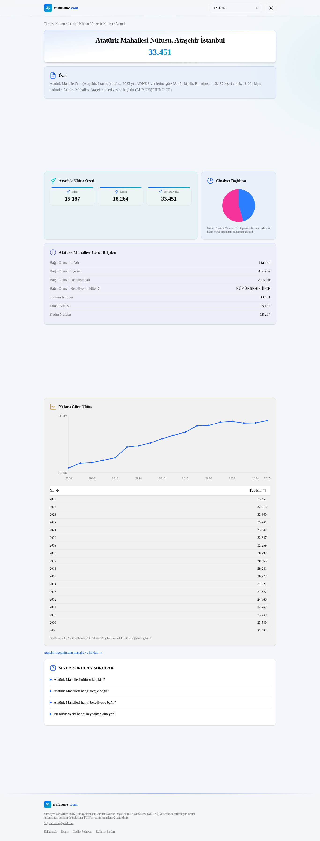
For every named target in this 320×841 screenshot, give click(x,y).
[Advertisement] (160, 135)
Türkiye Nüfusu (54, 23)
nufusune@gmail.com (61, 823)
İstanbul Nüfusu (78, 23)
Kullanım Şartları (105, 831)
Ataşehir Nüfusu (102, 23)
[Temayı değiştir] (271, 8)
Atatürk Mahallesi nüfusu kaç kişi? (79, 680)
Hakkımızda (50, 831)
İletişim (65, 831)
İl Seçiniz (219, 8)
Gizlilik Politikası (82, 831)
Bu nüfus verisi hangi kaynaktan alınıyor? (84, 714)
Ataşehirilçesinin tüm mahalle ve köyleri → (73, 652)
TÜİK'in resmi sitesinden (98, 817)
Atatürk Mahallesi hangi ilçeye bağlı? (81, 691)
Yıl (52, 490)
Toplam (255, 490)
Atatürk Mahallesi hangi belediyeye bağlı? (85, 702)
